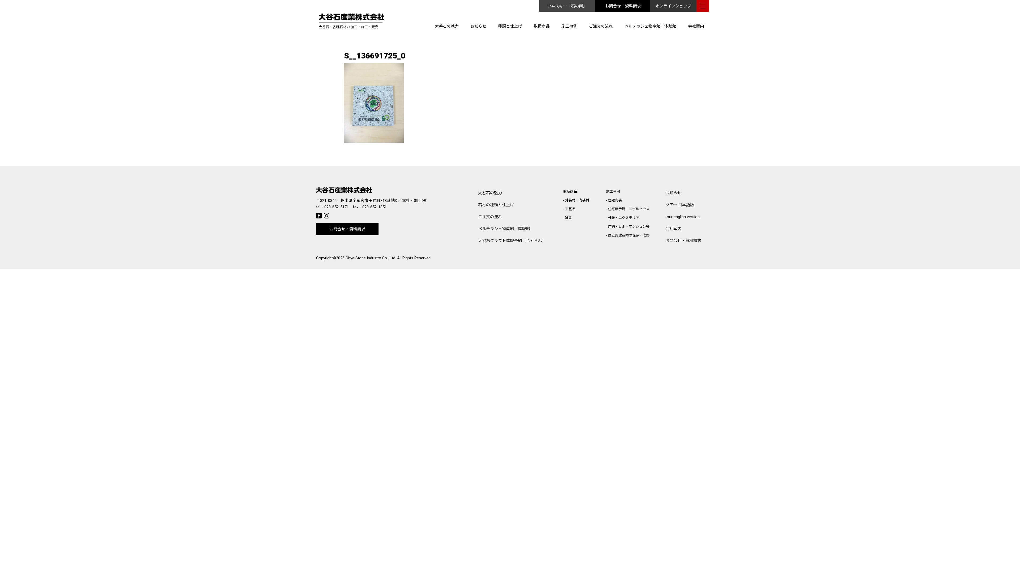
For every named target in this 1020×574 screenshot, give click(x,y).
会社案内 (696, 26)
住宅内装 (615, 200)
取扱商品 (542, 26)
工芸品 (570, 209)
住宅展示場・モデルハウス (628, 209)
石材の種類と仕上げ (496, 204)
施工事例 (569, 26)
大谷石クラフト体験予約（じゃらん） (512, 240)
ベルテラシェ (504, 228)
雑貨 (568, 218)
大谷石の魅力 (447, 26)
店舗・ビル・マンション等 (628, 227)
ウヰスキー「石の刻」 (567, 6)
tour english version (682, 216)
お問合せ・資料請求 (623, 6)
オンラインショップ (673, 6)
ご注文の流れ (601, 26)
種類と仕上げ (510, 26)
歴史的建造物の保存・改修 (628, 235)
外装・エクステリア (623, 218)
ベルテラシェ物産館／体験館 (650, 26)
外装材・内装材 (577, 200)
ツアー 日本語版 (679, 204)
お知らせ (478, 26)
